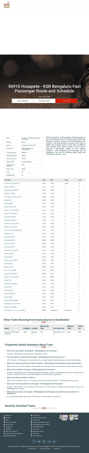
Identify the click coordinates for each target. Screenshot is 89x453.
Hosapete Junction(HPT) (12, 183)
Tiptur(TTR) (7, 280)
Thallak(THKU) (8, 233)
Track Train (36, 420)
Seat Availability (22, 101)
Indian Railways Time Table (40, 424)
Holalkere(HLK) (9, 253)
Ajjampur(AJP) (8, 267)
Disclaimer (57, 448)
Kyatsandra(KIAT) (9, 293)
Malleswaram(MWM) (10, 307)
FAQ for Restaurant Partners (14, 433)
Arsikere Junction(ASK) (11, 277)
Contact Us (8, 426)
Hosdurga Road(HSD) (10, 260)
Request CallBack (10, 435)
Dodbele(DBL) (8, 297)
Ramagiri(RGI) (8, 257)
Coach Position (37, 435)
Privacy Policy (33, 448)
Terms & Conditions (45, 448)
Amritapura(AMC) (9, 247)
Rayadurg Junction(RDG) (11, 223)
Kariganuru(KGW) (9, 187)
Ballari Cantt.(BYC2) (10, 207)
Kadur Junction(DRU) (10, 273)
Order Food (36, 415)
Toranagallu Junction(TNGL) (13, 197)
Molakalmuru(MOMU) (10, 227)
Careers (8, 417)
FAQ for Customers (11, 431)
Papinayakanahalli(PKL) (11, 190)
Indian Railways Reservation (41, 422)
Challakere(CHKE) (9, 237)
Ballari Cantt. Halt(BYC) (11, 210)
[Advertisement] (44, 12)
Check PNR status (37, 426)
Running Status (44, 101)
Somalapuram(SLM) (10, 220)
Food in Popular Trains (39, 417)
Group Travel (9, 424)
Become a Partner (11, 422)
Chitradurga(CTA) (9, 243)
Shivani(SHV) (8, 263)
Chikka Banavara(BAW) (11, 300)
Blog (6, 420)
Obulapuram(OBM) (10, 217)
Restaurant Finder (38, 431)
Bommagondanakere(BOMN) (13, 230)
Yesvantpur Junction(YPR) (12, 303)
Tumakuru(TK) (8, 290)
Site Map (8, 429)
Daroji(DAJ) (7, 200)
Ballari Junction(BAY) (10, 213)
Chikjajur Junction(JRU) (11, 250)
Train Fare (35, 433)
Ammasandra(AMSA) (10, 283)
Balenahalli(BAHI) (9, 240)
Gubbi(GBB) (7, 287)
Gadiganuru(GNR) (9, 193)
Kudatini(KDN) (8, 203)
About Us (8, 415)
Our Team (35, 429)
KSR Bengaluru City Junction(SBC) (14, 310)
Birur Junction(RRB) (10, 270)
